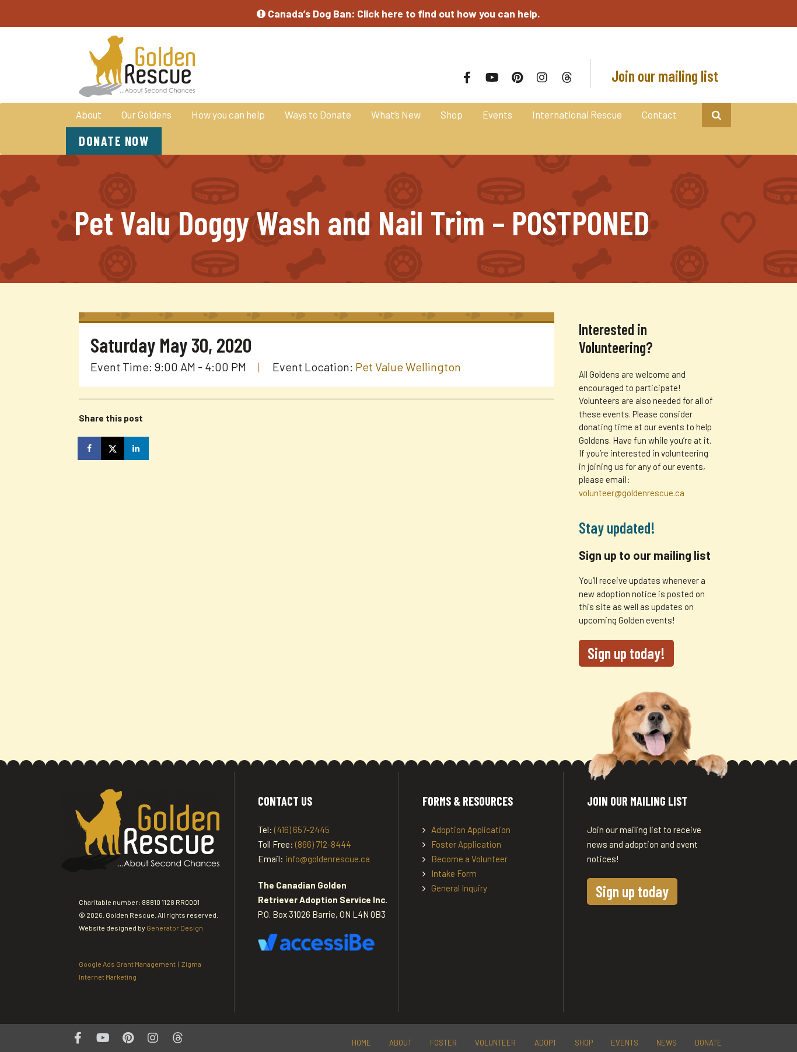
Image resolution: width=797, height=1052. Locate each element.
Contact (659, 114)
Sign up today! (626, 653)
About (89, 114)
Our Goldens (146, 114)
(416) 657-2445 (302, 829)
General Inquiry (459, 888)
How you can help (228, 114)
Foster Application (466, 844)
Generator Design (174, 928)
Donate (708, 1042)
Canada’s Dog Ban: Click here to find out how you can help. (402, 13)
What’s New (396, 114)
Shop (452, 114)
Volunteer (495, 1042)
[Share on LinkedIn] (137, 448)
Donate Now (114, 140)
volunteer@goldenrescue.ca (631, 492)
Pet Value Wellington (408, 367)
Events (497, 114)
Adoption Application (471, 829)
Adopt (545, 1042)
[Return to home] (207, 66)
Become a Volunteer (469, 859)
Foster (443, 1042)
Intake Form (454, 873)
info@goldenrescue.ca (327, 859)
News (666, 1042)
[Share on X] (113, 448)
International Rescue (577, 114)
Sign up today (632, 891)
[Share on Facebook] (90, 448)
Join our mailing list (663, 76)
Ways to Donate (318, 114)
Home (361, 1042)
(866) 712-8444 (323, 844)
